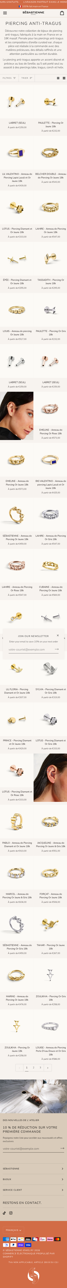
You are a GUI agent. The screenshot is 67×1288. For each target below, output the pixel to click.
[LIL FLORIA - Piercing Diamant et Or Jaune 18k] (16, 668)
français (12, 1230)
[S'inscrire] (55, 649)
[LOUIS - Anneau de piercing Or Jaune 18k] (16, 310)
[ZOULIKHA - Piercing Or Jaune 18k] (16, 1026)
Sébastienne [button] (11, 1168)
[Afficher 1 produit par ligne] (58, 78)
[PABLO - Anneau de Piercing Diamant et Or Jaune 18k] (16, 821)
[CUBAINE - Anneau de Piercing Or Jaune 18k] (50, 566)
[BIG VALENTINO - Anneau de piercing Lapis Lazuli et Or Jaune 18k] (50, 460)
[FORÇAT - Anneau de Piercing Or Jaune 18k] (50, 873)
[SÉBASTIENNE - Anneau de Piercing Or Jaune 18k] (16, 514)
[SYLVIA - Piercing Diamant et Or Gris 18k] (50, 668)
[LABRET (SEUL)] (16, 101)
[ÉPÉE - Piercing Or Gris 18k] (50, 617)
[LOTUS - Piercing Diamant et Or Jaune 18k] (16, 207)
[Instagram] (11, 1213)
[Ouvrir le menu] (8, 13)
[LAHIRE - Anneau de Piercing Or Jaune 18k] (50, 207)
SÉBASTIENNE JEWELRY (20, 1250)
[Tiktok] (4, 1213)
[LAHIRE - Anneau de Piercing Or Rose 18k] (16, 566)
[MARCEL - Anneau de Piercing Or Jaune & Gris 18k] (16, 873)
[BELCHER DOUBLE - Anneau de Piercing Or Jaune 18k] (50, 153)
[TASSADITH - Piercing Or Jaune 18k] (50, 259)
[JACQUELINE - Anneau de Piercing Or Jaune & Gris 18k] (50, 821)
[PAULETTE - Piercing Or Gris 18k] (50, 310)
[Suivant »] (48, 1067)
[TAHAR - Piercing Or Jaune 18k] (50, 924)
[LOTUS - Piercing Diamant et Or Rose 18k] (16, 770)
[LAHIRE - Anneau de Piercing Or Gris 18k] (50, 514)
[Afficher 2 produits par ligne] (64, 78)
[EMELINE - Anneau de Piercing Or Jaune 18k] (16, 460)
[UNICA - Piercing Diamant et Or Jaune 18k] (16, 617)
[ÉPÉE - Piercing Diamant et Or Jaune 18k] (16, 259)
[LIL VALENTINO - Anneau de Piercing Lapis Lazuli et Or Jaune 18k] (16, 153)
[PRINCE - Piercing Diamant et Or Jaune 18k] (16, 719)
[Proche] (59, 634)
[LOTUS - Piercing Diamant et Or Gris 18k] (50, 719)
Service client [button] (12, 1190)
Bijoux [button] (7, 1179)
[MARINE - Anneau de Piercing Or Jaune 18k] (16, 975)
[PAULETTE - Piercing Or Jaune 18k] (50, 101)
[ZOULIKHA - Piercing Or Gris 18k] (50, 975)
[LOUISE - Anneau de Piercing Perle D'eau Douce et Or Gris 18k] (50, 1026)
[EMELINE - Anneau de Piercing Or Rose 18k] (50, 408)
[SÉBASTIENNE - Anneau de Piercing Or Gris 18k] (16, 924)
